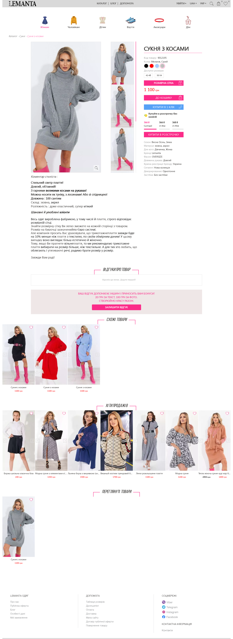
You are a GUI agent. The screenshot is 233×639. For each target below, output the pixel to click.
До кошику (164, 97)
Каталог (102, 3)
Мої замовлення (18, 617)
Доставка (91, 613)
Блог (113, 3)
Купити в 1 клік (164, 107)
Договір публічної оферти (99, 621)
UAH (193, 3)
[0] (225, 5)
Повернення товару (96, 625)
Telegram (172, 607)
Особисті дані (17, 613)
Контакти (167, 630)
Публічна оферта (19, 605)
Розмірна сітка (163, 82)
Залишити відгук (116, 307)
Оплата (90, 609)
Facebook (172, 616)
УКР (203, 3)
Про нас (14, 601)
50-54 (159, 75)
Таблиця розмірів (95, 601)
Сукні (22, 36)
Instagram (172, 612)
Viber (169, 602)
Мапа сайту (92, 617)
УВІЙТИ (181, 3)
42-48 (148, 75)
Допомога (127, 3)
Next (30, 325)
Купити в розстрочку (163, 134)
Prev (6, 325)
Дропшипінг (92, 605)
